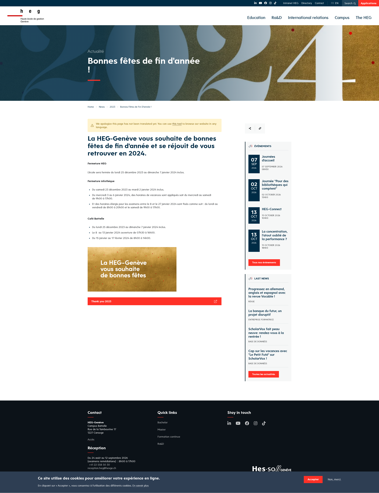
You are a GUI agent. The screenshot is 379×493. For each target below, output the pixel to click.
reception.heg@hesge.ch (102, 468)
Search (348, 3)
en (336, 3)
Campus (342, 17)
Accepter (313, 479)
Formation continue (169, 436)
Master (162, 429)
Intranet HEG (290, 3)
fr (332, 3)
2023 (112, 106)
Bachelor (163, 422)
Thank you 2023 (101, 301)
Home (91, 106)
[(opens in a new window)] (255, 3)
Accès (91, 439)
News (102, 106)
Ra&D (277, 17)
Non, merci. (334, 479)
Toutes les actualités (263, 374)
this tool (177, 123)
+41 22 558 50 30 (99, 464)
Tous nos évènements (264, 262)
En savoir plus (141, 485)
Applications (368, 3)
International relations (308, 17)
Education (256, 17)
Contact (319, 3)
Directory (306, 3)
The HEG (364, 17)
